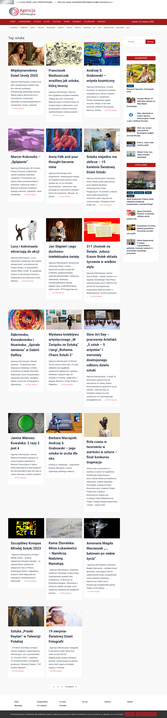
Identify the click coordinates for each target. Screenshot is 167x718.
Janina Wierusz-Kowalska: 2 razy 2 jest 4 (25, 443)
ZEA (128, 28)
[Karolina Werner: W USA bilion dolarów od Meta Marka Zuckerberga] (131, 100)
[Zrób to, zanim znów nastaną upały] (131, 144)
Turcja (78, 28)
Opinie (67, 22)
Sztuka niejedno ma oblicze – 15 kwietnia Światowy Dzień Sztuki (102, 164)
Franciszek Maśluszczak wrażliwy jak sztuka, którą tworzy (64, 78)
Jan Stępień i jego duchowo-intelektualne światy (64, 251)
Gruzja (41, 28)
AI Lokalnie (89, 22)
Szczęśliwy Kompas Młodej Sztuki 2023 (26, 546)
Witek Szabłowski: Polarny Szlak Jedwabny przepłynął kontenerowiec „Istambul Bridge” (140, 202)
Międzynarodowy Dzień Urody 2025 (24, 73)
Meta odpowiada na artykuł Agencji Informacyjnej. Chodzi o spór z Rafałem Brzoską (141, 117)
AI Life (47, 22)
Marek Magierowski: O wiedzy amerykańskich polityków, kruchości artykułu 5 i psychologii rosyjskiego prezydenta (140, 247)
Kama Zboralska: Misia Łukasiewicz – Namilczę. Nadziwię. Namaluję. (63, 553)
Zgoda (130, 714)
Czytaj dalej (18, 108)
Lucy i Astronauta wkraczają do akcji (25, 249)
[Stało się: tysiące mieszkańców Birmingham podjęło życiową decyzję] (131, 129)
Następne (70, 687)
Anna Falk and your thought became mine (63, 162)
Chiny (32, 28)
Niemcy (61, 28)
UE (94, 28)
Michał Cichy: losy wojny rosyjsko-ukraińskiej (144, 155)
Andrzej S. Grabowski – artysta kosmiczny (101, 75)
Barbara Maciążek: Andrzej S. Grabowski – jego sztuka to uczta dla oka (63, 448)
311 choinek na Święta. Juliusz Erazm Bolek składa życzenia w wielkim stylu (102, 256)
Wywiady (77, 22)
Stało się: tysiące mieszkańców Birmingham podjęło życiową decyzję (68, 2)
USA (99, 28)
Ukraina (86, 28)
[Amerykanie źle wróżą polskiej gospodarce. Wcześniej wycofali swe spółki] (131, 227)
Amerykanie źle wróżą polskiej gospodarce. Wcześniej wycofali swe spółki (141, 229)
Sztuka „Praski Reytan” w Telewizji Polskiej (25, 636)
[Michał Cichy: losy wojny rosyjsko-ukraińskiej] (131, 153)
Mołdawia (51, 28)
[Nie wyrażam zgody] (164, 714)
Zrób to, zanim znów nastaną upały (115, 2)
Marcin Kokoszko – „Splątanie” (26, 159)
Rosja (69, 28)
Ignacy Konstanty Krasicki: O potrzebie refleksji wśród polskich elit (140, 215)
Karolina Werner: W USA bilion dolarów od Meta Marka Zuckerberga (141, 102)
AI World (14, 28)
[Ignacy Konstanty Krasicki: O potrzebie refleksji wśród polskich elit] (131, 213)
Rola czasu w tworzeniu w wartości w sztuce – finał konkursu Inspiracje (102, 452)
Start (13, 22)
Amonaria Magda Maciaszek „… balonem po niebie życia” (101, 551)
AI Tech (37, 22)
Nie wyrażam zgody (146, 714)
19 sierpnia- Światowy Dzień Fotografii (61, 636)
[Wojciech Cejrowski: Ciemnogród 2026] (141, 73)
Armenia (24, 28)
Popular (130, 196)
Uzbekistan (109, 28)
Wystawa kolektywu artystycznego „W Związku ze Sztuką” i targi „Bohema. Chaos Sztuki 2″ (64, 345)
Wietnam (120, 28)
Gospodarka (25, 22)
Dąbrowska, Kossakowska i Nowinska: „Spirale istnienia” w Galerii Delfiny (25, 345)
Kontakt (102, 22)
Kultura (57, 22)
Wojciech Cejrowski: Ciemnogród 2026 (140, 90)
